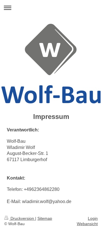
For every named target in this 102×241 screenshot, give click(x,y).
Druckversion (22, 218)
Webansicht (87, 223)
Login (93, 218)
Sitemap (44, 218)
